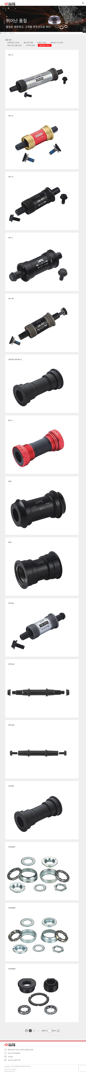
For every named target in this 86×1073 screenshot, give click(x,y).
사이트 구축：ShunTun (10, 1069)
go (58, 1031)
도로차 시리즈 (41, 42)
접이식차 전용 (28, 42)
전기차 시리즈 (30, 45)
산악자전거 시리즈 (13, 42)
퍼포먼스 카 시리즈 (57, 42)
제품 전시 (12, 33)
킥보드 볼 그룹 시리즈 (14, 45)
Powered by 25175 (9, 1071)
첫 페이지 (5, 33)
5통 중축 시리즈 (44, 45)
